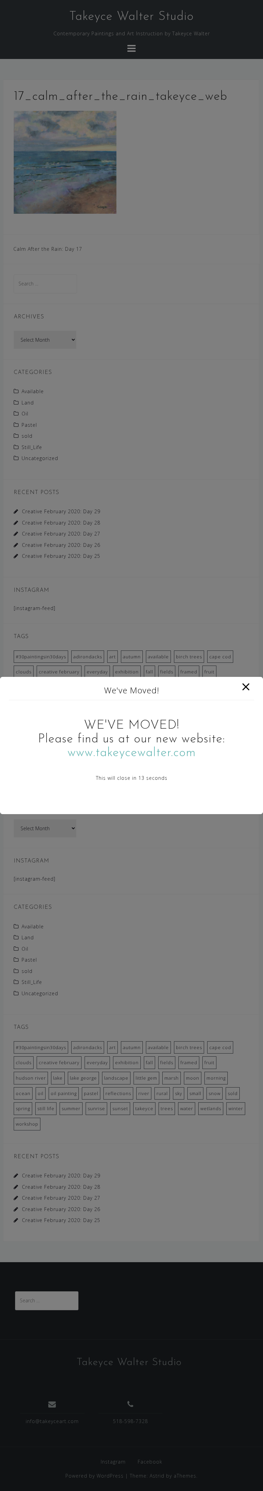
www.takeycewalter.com (131, 753)
